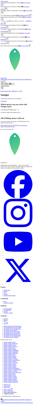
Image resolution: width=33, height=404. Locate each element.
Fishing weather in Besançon (11, 382)
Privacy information (8, 390)
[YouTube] (18, 255)
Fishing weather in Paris (9, 342)
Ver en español (28, 10)
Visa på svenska (23, 45)
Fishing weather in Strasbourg (11, 352)
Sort (10, 109)
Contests (15, 79)
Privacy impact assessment (10, 392)
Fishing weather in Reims (10, 357)
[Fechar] (6, 39)
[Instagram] (18, 226)
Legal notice (7, 387)
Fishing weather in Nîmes (10, 367)
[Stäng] (29, 45)
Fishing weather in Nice (9, 347)
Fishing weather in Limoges (10, 378)
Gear (8, 79)
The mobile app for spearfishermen (12, 335)
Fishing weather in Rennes (10, 356)
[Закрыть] (7, 43)
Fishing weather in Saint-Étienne (11, 360)
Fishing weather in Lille (9, 354)
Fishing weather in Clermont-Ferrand (13, 369)
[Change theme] (6, 84)
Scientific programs (22, 79)
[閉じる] (4, 23)
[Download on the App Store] (8, 125)
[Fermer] (2, 4)
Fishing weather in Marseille (10, 343)
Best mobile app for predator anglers (12, 326)
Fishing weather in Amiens (10, 376)
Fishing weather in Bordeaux (11, 353)
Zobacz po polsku (25, 33)
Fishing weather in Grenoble (10, 362)
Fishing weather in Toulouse (10, 346)
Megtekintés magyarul (22, 15)
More (2, 81)
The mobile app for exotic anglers (12, 331)
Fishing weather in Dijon (10, 364)
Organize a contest (8, 312)
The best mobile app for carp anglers (12, 327)
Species (11, 79)
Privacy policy (7, 389)
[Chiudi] (2, 19)
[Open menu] (2, 88)
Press (5, 321)
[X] (18, 284)
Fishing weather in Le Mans (10, 371)
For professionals (8, 308)
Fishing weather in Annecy (10, 379)
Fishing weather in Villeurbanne (11, 368)
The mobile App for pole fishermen (12, 329)
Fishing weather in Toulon (10, 361)
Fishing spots (4, 79)
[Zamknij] (2, 35)
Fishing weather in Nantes (10, 349)
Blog (28, 79)
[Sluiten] (9, 31)
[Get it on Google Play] (21, 125)
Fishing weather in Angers (10, 365)
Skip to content (4, 1)
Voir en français (25, 2)
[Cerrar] (2, 12)
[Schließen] (6, 8)
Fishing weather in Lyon (10, 345)
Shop (30, 79)
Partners (6, 320)
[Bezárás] (30, 15)
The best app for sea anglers (10, 330)
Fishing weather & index (10, 295)
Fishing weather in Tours (10, 375)
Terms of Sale (7, 386)
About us (6, 318)
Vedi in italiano (26, 17)
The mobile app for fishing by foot (12, 334)
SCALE (6, 311)
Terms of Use (7, 384)
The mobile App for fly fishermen (12, 333)
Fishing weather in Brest (10, 373)
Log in (2, 86)
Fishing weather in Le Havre (11, 358)
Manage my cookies (8, 393)
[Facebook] (18, 198)
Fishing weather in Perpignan (11, 380)
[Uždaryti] (7, 27)
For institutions (7, 310)
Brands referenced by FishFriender (9, 91)
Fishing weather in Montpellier (11, 350)
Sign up (7, 86)
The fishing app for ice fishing (11, 337)
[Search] (2, 84)
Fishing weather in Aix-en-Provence (12, 372)
